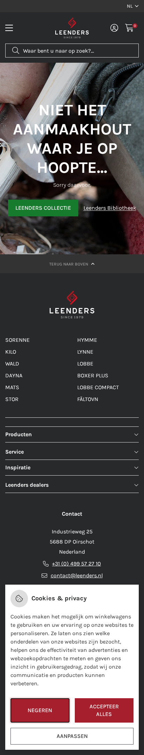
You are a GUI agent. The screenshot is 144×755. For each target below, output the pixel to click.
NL (130, 6)
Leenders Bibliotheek (110, 208)
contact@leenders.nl (77, 575)
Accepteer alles (104, 710)
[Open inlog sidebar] (114, 28)
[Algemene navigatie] (9, 28)
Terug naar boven (69, 264)
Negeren (40, 710)
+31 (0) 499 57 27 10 (76, 563)
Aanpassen (72, 736)
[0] (129, 28)
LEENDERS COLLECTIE (43, 208)
